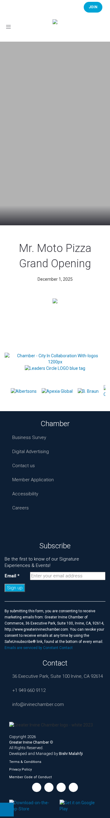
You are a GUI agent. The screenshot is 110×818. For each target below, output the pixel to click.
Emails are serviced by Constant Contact (39, 648)
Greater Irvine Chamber (29, 742)
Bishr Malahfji (71, 753)
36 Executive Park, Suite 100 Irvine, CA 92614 (57, 676)
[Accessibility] (7, 809)
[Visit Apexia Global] (56, 391)
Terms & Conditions (25, 762)
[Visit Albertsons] (23, 391)
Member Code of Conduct (30, 777)
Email (12, 576)
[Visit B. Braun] (87, 391)
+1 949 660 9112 (29, 690)
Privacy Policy (20, 769)
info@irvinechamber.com (38, 704)
